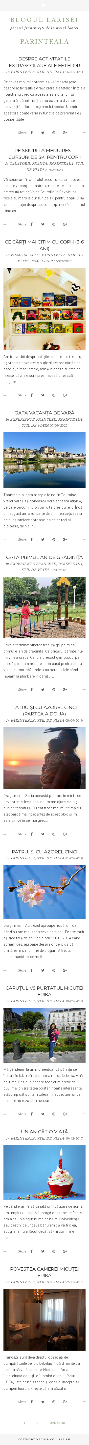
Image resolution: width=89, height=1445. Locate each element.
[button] (44, 5)
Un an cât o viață (44, 1132)
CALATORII (20, 164)
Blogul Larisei (44, 20)
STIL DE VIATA (51, 72)
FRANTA (39, 164)
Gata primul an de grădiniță (44, 557)
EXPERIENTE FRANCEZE (33, 419)
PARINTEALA (23, 72)
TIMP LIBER (42, 261)
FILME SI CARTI (25, 255)
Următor (57, 1423)
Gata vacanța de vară (44, 413)
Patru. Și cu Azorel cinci (44, 852)
